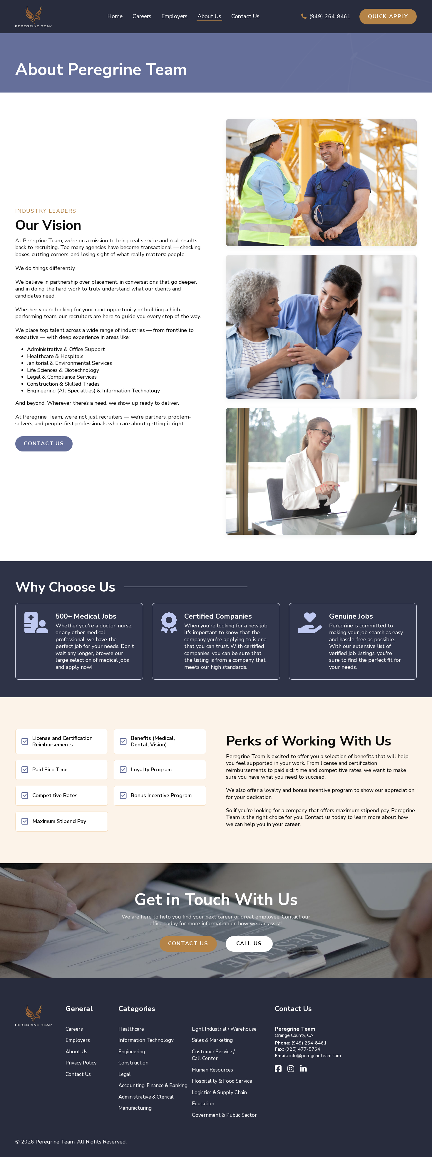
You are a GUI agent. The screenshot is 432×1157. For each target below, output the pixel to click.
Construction (133, 1062)
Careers (142, 16)
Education (203, 1103)
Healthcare (131, 1029)
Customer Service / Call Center (213, 1055)
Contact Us (245, 16)
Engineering (131, 1051)
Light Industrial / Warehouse (224, 1029)
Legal (124, 1074)
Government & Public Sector (224, 1115)
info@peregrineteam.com (315, 1055)
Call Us (249, 943)
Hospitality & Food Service (222, 1081)
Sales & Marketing (212, 1040)
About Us (209, 16)
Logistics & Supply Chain (219, 1092)
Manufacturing (135, 1108)
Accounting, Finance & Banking (152, 1085)
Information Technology (146, 1040)
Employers (174, 16)
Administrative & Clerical (146, 1097)
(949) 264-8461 (330, 16)
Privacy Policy (81, 1062)
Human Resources (212, 1070)
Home (115, 16)
